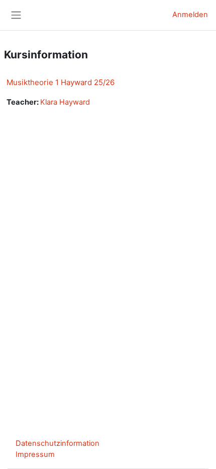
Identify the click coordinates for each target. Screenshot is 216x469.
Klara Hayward (65, 102)
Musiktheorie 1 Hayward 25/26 (61, 82)
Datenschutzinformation (57, 443)
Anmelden (190, 14)
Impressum (35, 454)
